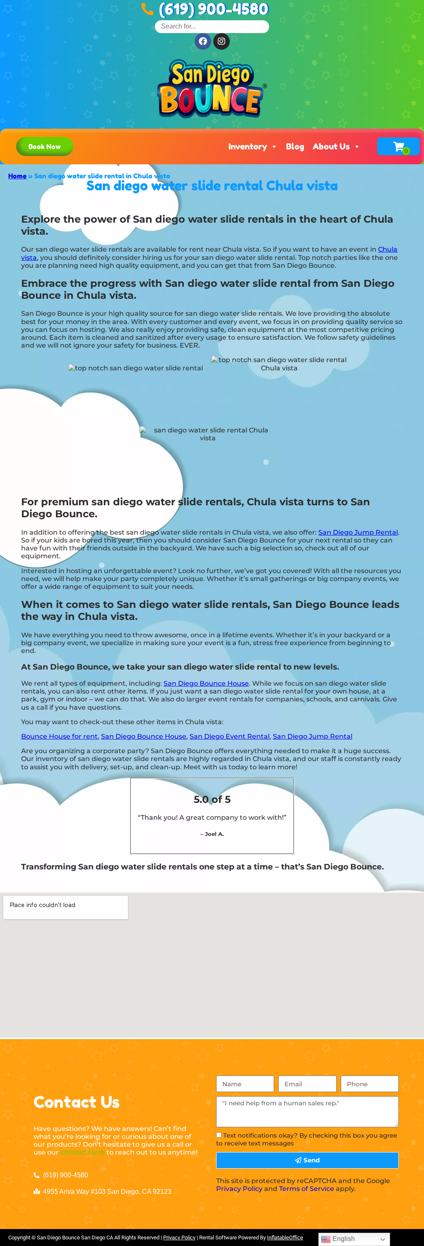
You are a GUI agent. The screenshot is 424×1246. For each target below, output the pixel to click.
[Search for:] (212, 26)
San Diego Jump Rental (358, 532)
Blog (295, 146)
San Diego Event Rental (230, 736)
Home (17, 176)
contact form (82, 1152)
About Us (331, 146)
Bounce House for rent (59, 736)
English (343, 1238)
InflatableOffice (285, 1237)
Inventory (248, 146)
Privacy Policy (239, 1189)
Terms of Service (306, 1189)
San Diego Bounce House (206, 683)
